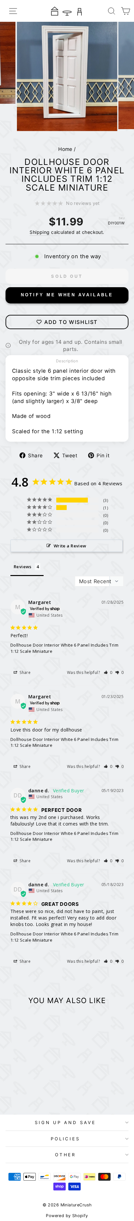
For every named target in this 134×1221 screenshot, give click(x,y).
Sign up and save (65, 1122)
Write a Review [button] (70, 546)
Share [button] (25, 672)
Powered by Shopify (67, 1215)
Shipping (39, 232)
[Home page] (67, 11)
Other (65, 1154)
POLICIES (65, 1138)
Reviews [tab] (23, 567)
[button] (108, 672)
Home (65, 149)
